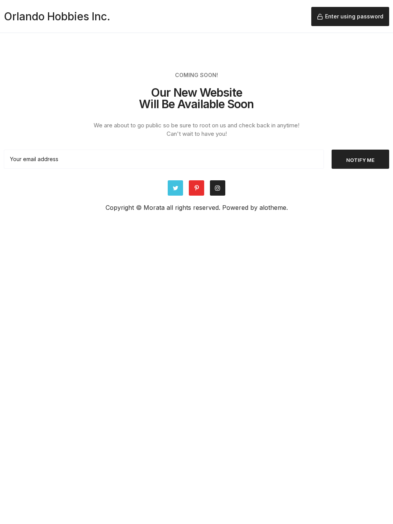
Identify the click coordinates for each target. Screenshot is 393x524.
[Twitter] (175, 188)
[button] (350, 16)
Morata (154, 207)
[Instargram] (217, 188)
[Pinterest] (196, 188)
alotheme (272, 207)
